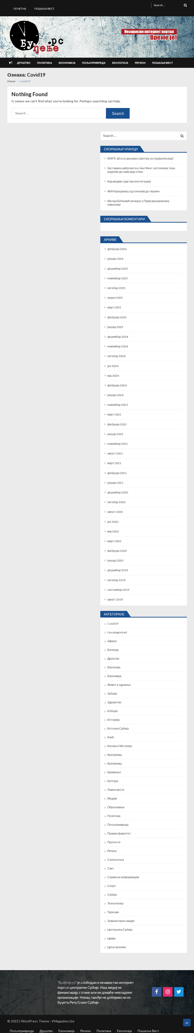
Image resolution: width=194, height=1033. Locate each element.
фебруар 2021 (117, 473)
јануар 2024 (115, 395)
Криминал (114, 772)
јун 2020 (112, 521)
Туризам (113, 912)
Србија (112, 894)
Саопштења (115, 859)
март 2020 (114, 541)
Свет (110, 868)
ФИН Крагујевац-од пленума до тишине (133, 191)
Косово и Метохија (119, 746)
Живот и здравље (119, 685)
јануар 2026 (115, 258)
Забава (112, 693)
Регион (140, 62)
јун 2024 (112, 366)
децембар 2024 (117, 336)
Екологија (120, 62)
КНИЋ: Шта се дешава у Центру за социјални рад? (140, 158)
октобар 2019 (116, 580)
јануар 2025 (115, 327)
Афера (112, 641)
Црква (111, 938)
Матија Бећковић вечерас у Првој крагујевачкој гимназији (138, 202)
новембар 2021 (117, 443)
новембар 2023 (117, 404)
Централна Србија (119, 929)
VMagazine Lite (63, 1021)
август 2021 (115, 453)
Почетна (19, 8)
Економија (67, 62)
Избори (112, 711)
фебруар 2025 (117, 317)
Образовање (116, 807)
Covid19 (112, 623)
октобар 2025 (116, 288)
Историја (113, 720)
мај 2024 (113, 375)
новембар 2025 (117, 278)
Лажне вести (115, 789)
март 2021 (114, 463)
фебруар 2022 (117, 424)
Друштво (24, 62)
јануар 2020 (115, 560)
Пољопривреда (94, 62)
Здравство (114, 702)
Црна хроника (116, 947)
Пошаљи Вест (44, 8)
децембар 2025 (117, 268)
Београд (113, 650)
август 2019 (115, 599)
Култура (112, 781)
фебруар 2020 (117, 551)
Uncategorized (117, 632)
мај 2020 (113, 531)
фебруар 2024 (117, 385)
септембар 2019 (118, 590)
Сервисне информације (123, 877)
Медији (112, 798)
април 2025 (115, 297)
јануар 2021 (115, 482)
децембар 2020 (117, 492)
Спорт (111, 886)
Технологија (115, 903)
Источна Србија (118, 728)
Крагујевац (114, 754)
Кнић (110, 737)
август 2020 (115, 512)
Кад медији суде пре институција (129, 181)
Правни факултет (119, 833)
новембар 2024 (117, 346)
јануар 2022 (115, 434)
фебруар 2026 (117, 249)
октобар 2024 (116, 356)
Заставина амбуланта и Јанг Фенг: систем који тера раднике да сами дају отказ (141, 169)
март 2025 (114, 307)
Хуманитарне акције (121, 921)
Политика (44, 62)
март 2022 (114, 414)
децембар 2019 (117, 570)
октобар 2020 (116, 502)
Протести (113, 842)
